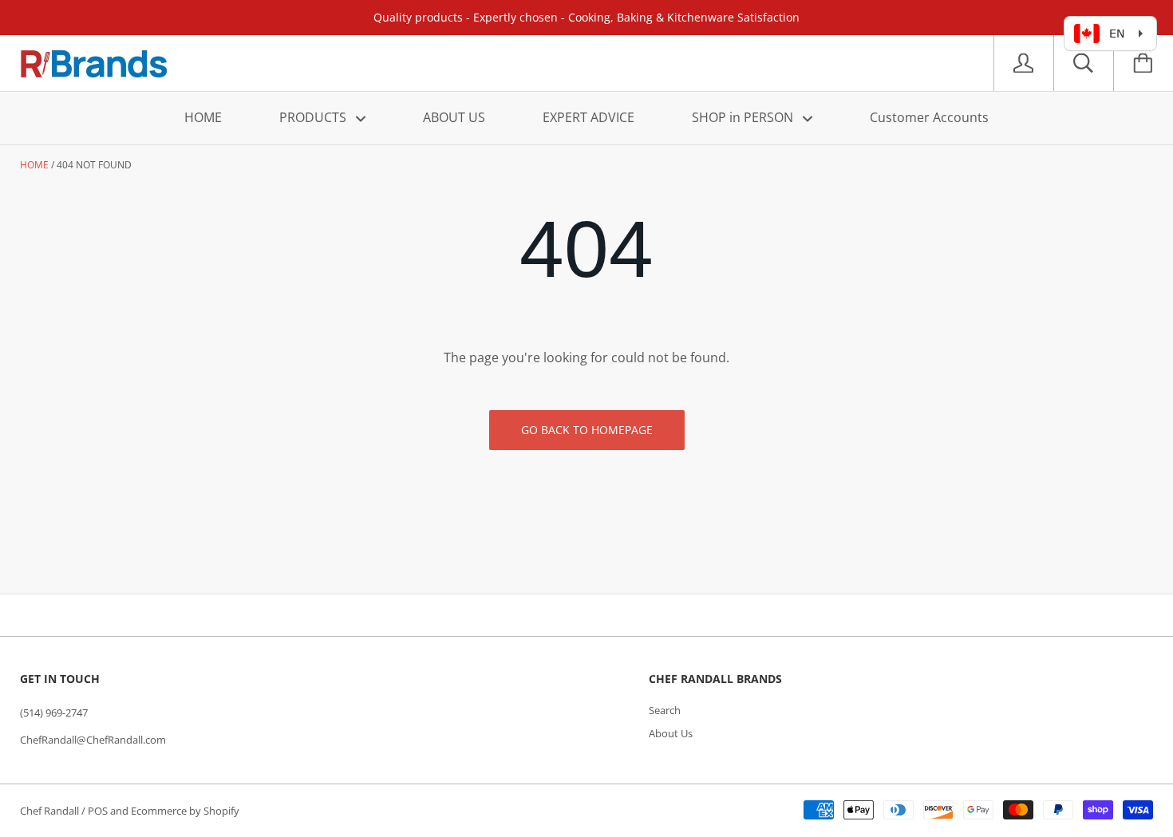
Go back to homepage (587, 429)
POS (98, 810)
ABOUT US (454, 117)
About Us (671, 733)
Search (665, 710)
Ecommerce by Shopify (185, 810)
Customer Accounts (929, 117)
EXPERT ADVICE (588, 117)
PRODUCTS (314, 117)
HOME (203, 117)
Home (34, 165)
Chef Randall (50, 810)
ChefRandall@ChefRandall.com (93, 739)
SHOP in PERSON (744, 117)
